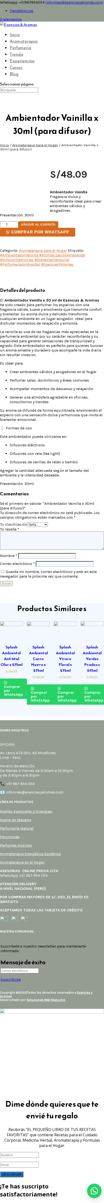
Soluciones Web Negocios (46, 1000)
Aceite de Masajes (15, 820)
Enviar (6, 583)
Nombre (8, 555)
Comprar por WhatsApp (40, 232)
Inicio (15, 34)
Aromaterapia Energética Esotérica (30, 853)
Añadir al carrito (38, 224)
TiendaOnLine (21, 10)
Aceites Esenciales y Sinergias (26, 811)
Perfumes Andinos (16, 845)
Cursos (16, 67)
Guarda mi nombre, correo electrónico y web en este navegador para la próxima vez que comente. (48, 574)
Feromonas (10, 837)
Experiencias (22, 60)
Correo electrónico (17, 563)
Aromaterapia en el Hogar (22, 862)
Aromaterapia (23, 41)
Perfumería (20, 47)
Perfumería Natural (17, 828)
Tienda (16, 54)
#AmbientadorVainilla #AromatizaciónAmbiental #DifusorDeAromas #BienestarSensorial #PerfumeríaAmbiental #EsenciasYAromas (42, 260)
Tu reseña (9, 529)
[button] (94, 1191)
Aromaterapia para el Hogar (35, 145)
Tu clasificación (13, 524)
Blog (14, 74)
